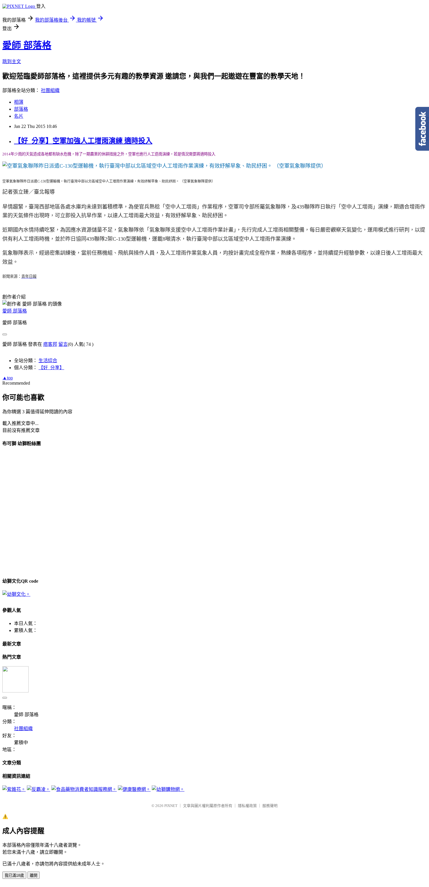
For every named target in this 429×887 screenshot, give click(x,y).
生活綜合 (48, 360)
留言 (63, 344)
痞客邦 (50, 344)
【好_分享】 (51, 367)
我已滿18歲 (14, 875)
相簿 (18, 102)
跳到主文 (11, 61)
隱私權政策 (247, 805)
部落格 (21, 109)
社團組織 (50, 90)
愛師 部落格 (26, 45)
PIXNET (170, 805)
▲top (7, 377)
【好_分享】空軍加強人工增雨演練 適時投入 (83, 141)
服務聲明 (270, 805)
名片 (18, 116)
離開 (33, 875)
